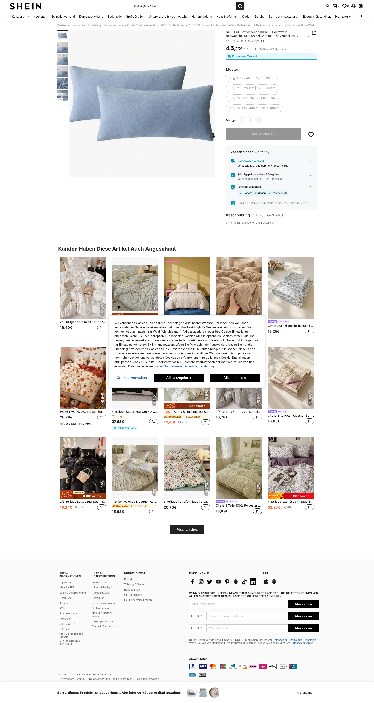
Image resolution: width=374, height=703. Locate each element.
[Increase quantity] (258, 120)
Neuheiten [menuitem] (40, 16)
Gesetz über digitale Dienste (71, 635)
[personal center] (327, 6)
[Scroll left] (356, 16)
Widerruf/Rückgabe (103, 587)
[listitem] (83, 298)
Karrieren (64, 603)
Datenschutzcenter (302, 643)
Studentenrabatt (68, 613)
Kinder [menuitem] (246, 16)
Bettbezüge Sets (148, 25)
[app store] (266, 583)
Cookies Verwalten (148, 678)
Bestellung (98, 597)
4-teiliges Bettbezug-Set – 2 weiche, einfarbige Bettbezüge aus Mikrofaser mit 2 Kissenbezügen (135, 411)
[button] (353, 6)
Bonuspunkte (132, 589)
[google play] (274, 583)
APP (265, 573)
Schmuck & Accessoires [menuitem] (284, 16)
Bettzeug (95, 25)
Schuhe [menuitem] (259, 16)
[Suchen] (240, 6)
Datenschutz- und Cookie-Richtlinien (294, 639)
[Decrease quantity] (242, 120)
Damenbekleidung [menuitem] (91, 16)
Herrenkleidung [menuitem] (202, 16)
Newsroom (65, 618)
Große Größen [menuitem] (135, 16)
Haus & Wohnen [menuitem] (227, 16)
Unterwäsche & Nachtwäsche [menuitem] (168, 16)
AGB (62, 608)
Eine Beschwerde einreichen (69, 642)
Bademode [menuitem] (115, 16)
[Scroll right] (361, 16)
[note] (76, 423)
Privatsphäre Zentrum (72, 678)
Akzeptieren (198, 659)
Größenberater (100, 608)
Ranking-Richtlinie (103, 621)
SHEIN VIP (65, 629)
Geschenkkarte (133, 594)
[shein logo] (25, 6)
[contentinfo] (254, 666)
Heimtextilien (79, 25)
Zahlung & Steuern (135, 584)
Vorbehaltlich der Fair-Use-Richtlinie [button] (260, 178)
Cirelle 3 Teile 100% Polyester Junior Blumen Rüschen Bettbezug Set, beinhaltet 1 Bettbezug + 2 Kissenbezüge (239, 505)
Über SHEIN (66, 587)
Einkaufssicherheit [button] (249, 187)
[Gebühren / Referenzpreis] (244, 49)
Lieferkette (65, 597)
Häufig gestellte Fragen (138, 600)
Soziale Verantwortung (72, 592)
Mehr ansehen (187, 529)
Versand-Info (99, 582)
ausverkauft (263, 134)
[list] (223, 581)
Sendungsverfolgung (104, 603)
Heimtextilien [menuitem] (343, 16)
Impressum (65, 582)
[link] (336, 5)
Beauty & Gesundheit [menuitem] (317, 16)
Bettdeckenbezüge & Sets (119, 25)
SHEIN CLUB (67, 623)
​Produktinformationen (104, 626)
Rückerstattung (101, 592)
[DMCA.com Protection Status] (202, 674)
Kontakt (128, 579)
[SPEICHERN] (311, 134)
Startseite (63, 25)
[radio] (252, 78)
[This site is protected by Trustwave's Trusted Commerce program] (192, 674)
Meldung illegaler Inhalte (102, 615)
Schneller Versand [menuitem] (63, 16)
